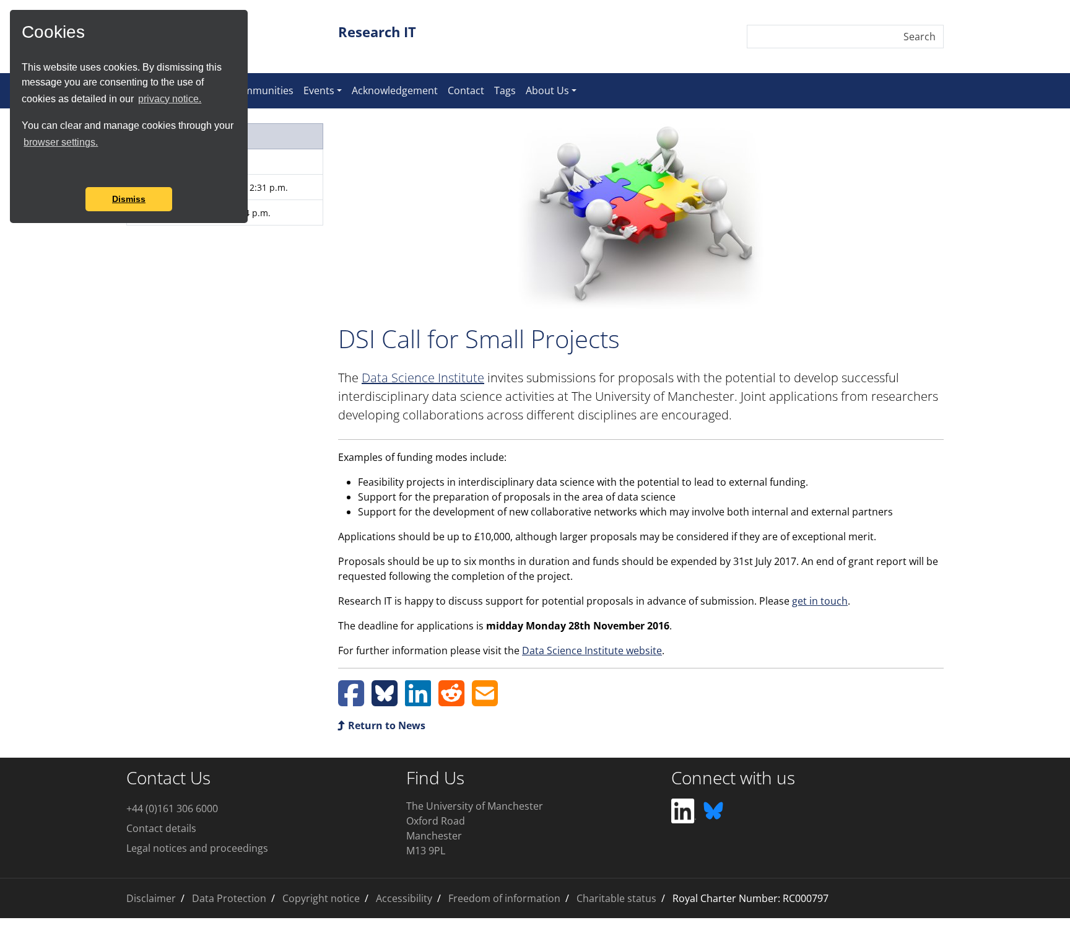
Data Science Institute (423, 377)
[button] (23, 170)
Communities (262, 90)
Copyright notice (321, 898)
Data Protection (229, 898)
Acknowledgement (395, 90)
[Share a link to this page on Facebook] (351, 700)
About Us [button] (547, 90)
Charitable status (616, 898)
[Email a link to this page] (485, 700)
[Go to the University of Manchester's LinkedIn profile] (683, 810)
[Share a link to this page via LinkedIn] (418, 700)
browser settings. (61, 142)
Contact (466, 90)
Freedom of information (504, 898)
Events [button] (318, 90)
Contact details (161, 828)
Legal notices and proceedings (197, 848)
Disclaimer (151, 898)
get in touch (820, 601)
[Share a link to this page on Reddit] (451, 700)
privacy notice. (169, 99)
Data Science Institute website (592, 650)
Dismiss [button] (129, 199)
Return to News (385, 725)
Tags (505, 90)
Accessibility (404, 898)
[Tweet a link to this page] (385, 700)
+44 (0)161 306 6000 (172, 808)
